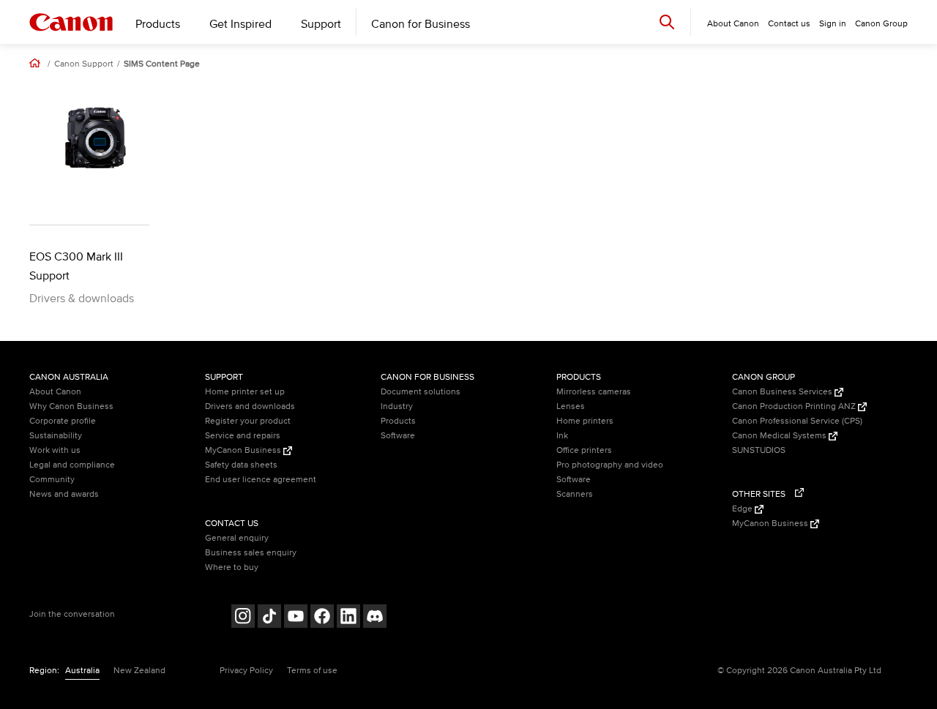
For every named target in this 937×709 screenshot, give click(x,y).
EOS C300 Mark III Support (76, 266)
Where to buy (231, 567)
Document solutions (420, 391)
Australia (82, 670)
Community (52, 479)
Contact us (789, 23)
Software (398, 435)
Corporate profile (62, 421)
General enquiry (237, 538)
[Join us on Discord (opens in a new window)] (375, 617)
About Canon (55, 391)
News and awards (64, 494)
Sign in (832, 23)
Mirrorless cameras (593, 391)
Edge (743, 508)
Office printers (584, 450)
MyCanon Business (244, 450)
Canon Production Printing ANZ (795, 406)
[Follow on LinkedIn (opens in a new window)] (348, 617)
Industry (397, 406)
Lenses (570, 406)
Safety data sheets (241, 464)
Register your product (248, 421)
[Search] (667, 21)
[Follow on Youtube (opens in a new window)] (295, 617)
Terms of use (312, 670)
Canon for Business (420, 24)
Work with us (55, 450)
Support (321, 24)
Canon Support (83, 64)
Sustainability (55, 435)
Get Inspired (240, 24)
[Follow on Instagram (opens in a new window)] (243, 617)
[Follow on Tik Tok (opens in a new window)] (269, 617)
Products (157, 24)
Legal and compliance (72, 464)
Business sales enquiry (250, 552)
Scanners (574, 494)
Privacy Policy (246, 670)
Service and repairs (242, 435)
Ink (562, 435)
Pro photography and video (609, 464)
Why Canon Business (71, 406)
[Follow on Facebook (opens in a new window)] (322, 617)
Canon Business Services (783, 391)
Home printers (584, 421)
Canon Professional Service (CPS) (797, 421)
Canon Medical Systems (780, 435)
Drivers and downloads (250, 406)
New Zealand (139, 670)
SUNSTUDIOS (758, 450)
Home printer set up (245, 391)
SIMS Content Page (162, 64)
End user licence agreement (260, 479)
